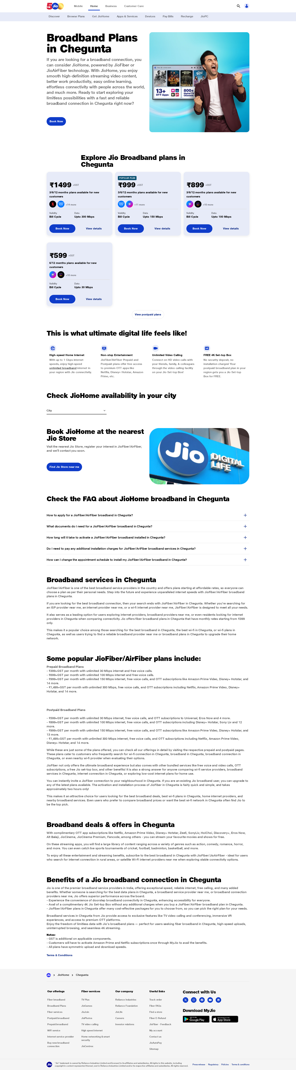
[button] (238, 6)
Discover (54, 16)
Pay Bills (168, 16)
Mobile (78, 6)
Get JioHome (100, 16)
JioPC (204, 16)
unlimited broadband (62, 368)
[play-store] (196, 1020)
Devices (150, 16)
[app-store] (225, 1020)
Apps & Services (127, 16)
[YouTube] (210, 1000)
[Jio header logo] (55, 6)
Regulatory (213, 1064)
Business (110, 6)
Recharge (187, 16)
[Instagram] (193, 1000)
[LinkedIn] (218, 1000)
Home (94, 6)
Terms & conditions (240, 1064)
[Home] (49, 975)
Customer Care (134, 6)
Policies (225, 1064)
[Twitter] (185, 1000)
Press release (199, 1064)
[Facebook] (202, 1000)
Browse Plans (76, 16)
